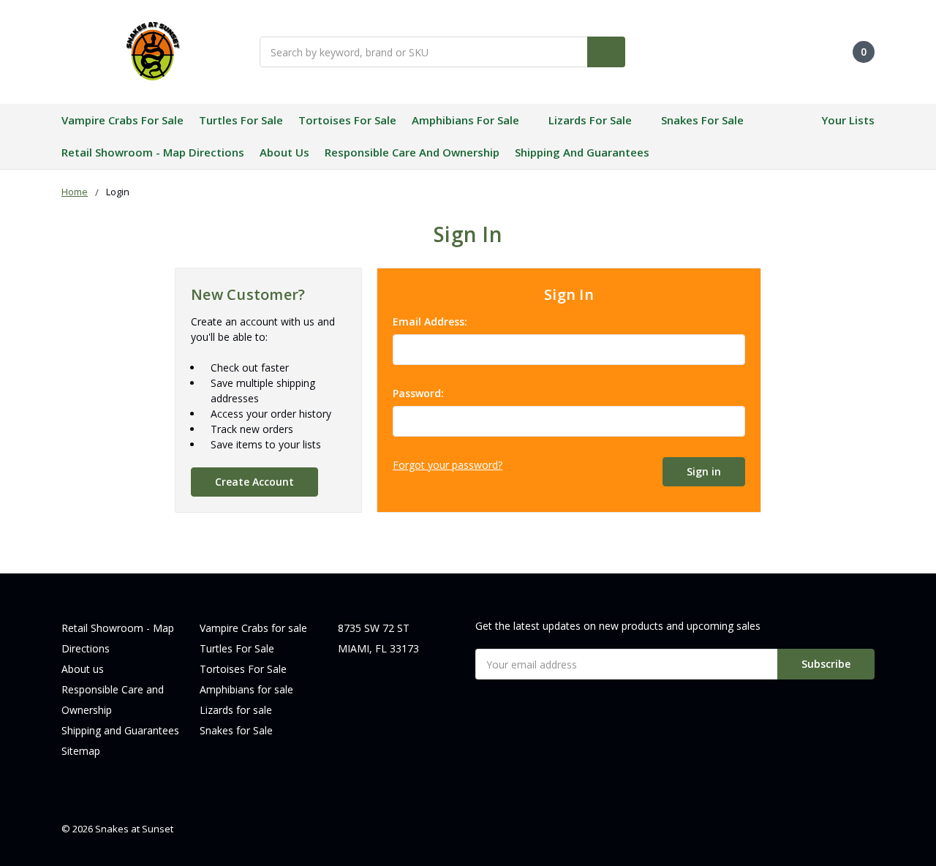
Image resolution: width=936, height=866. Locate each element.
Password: (418, 393)
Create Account (254, 482)
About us (284, 152)
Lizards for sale (590, 120)
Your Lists (848, 120)
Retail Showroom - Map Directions (152, 152)
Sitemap (80, 751)
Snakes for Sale (702, 120)
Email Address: (430, 321)
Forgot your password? (447, 465)
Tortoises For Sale (347, 120)
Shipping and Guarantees (582, 152)
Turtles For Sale (241, 120)
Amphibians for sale (465, 120)
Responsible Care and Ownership (412, 152)
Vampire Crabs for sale (122, 120)
